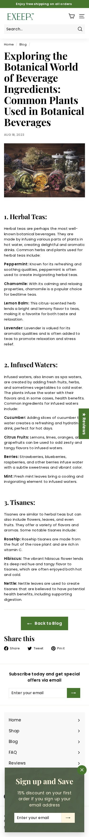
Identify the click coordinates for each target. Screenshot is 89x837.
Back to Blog (48, 623)
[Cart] (71, 16)
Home (9, 44)
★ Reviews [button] (84, 424)
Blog (23, 44)
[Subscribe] (68, 818)
